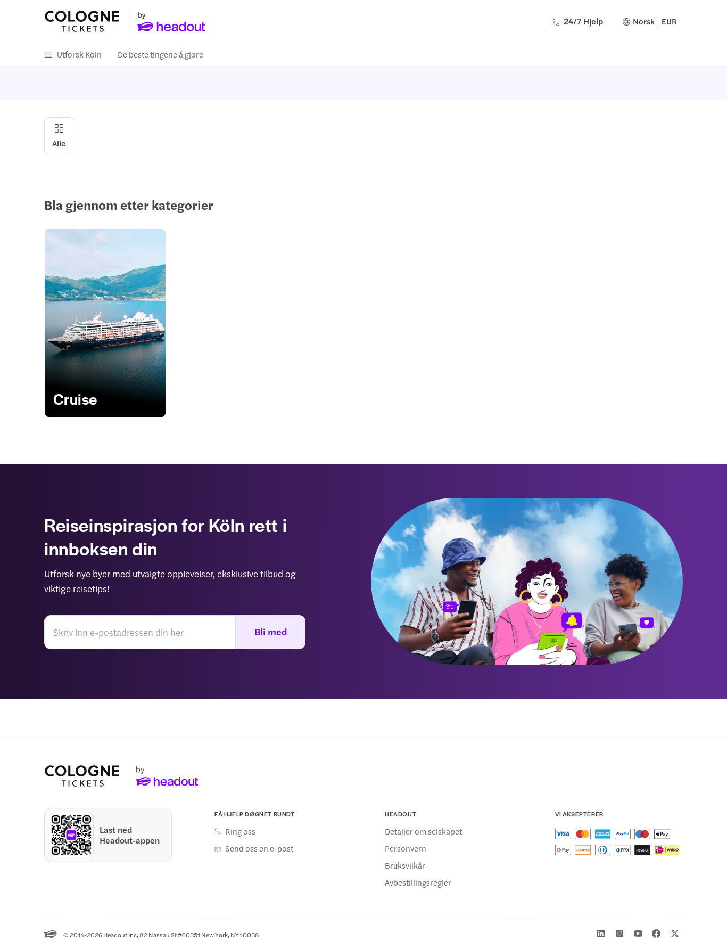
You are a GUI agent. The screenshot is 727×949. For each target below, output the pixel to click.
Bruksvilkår (405, 865)
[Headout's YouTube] (638, 933)
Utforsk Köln (79, 54)
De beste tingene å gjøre (160, 54)
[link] (105, 323)
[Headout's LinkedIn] (601, 933)
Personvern (405, 848)
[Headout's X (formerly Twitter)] (675, 933)
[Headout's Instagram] (619, 933)
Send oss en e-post (259, 848)
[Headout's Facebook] (656, 933)
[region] (363, 323)
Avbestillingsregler (418, 882)
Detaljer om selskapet (423, 831)
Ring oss (240, 831)
